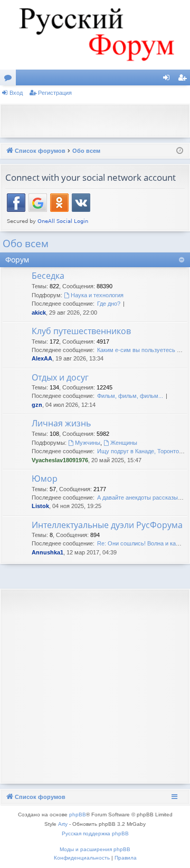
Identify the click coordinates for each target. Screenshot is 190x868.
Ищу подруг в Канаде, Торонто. (138, 451)
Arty (63, 824)
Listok (40, 506)
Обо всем (26, 243)
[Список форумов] (95, 35)
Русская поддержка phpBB (95, 833)
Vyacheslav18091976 (60, 460)
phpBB (77, 814)
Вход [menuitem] (168, 79)
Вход (16, 93)
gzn (37, 405)
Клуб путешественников (81, 331)
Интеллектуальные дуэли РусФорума (107, 525)
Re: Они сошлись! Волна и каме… (143, 543)
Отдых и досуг (60, 377)
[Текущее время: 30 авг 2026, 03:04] (179, 151)
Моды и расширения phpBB (95, 849)
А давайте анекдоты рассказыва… (143, 497)
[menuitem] (82, 858)
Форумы (10, 79)
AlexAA (42, 358)
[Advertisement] (97, 119)
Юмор (45, 478)
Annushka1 (47, 552)
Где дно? (108, 303)
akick (39, 312)
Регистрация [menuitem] (184, 79)
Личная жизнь (61, 423)
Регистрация (55, 93)
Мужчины (87, 443)
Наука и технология (97, 295)
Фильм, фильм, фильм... (130, 396)
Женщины (123, 443)
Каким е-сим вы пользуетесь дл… (143, 350)
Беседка (48, 275)
